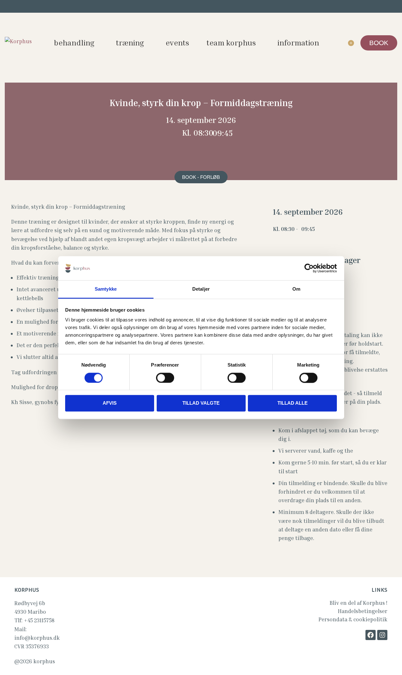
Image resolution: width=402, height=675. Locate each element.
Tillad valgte (201, 403)
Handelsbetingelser (362, 611)
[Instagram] (382, 635)
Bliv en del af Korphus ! (358, 602)
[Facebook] (370, 635)
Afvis (110, 403)
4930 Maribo (30, 611)
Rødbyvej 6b (29, 603)
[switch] (165, 378)
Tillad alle (292, 403)
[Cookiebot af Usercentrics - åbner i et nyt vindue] (309, 268)
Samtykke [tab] (106, 289)
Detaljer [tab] (201, 289)
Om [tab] (296, 289)
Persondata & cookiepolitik (352, 619)
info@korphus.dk (37, 637)
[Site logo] (18, 40)
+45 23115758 (39, 620)
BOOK (378, 42)
